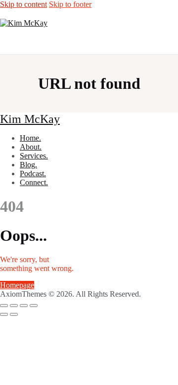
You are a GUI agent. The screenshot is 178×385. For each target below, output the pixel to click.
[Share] (24, 305)
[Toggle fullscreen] (14, 305)
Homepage (17, 285)
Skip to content (23, 4)
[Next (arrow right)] (14, 314)
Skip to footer (70, 4)
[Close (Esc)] (34, 305)
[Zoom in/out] (4, 305)
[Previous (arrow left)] (4, 314)
